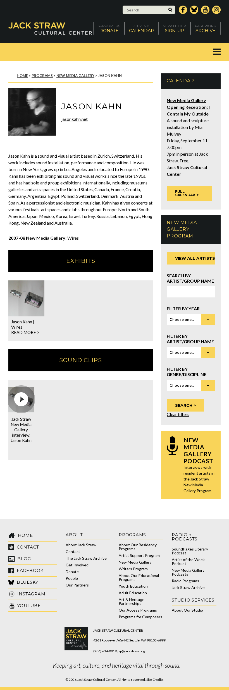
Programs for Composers (140, 616)
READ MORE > (25, 332)
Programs (42, 75)
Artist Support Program (139, 555)
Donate (72, 571)
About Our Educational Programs (139, 577)
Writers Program (133, 568)
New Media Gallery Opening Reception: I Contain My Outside (188, 107)
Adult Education (133, 592)
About (74, 534)
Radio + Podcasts (184, 537)
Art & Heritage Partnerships (131, 601)
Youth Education (133, 586)
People (72, 578)
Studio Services (193, 600)
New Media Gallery (75, 75)
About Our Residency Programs (138, 546)
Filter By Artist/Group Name (190, 338)
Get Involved (77, 564)
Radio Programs (185, 580)
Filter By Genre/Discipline (186, 371)
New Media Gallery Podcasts (188, 572)
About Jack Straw (81, 544)
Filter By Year (183, 308)
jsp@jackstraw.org (131, 651)
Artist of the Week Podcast (188, 561)
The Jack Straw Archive (86, 558)
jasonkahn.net (74, 119)
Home (22, 75)
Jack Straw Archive (188, 587)
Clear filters (178, 414)
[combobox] (191, 319)
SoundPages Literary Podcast (190, 551)
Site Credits (155, 679)
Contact (73, 551)
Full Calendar (185, 193)
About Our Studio (187, 610)
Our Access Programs (138, 610)
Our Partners (77, 585)
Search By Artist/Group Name (190, 278)
